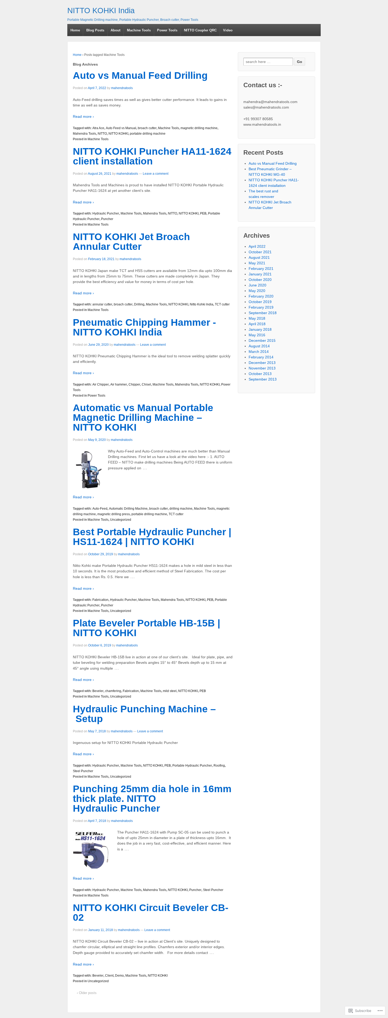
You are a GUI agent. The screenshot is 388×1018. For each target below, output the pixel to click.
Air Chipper (100, 384)
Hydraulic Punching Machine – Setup (144, 714)
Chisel (146, 384)
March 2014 (259, 351)
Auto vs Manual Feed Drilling (140, 75)
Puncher (107, 219)
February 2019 (261, 307)
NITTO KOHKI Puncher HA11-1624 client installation (152, 156)
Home (75, 30)
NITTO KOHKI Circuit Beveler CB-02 (150, 912)
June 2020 (257, 285)
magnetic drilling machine (199, 128)
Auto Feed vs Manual (121, 128)
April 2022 (257, 246)
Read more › (83, 116)
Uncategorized (120, 520)
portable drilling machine (147, 133)
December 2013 (262, 363)
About (115, 30)
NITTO (102, 133)
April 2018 (257, 324)
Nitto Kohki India (201, 304)
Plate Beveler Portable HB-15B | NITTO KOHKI (146, 628)
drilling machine (180, 508)
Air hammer (118, 384)
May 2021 (257, 263)
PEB (203, 213)
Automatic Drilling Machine (128, 508)
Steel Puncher (83, 771)
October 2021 (260, 252)
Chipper (134, 384)
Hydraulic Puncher (105, 213)
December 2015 (262, 340)
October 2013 (260, 374)
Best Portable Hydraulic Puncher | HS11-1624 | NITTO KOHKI (152, 537)
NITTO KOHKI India (101, 10)
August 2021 (259, 257)
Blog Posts (95, 30)
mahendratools (122, 88)
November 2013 (262, 368)
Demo (119, 975)
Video (228, 30)
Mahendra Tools (84, 133)
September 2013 (263, 379)
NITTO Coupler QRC (200, 30)
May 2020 (257, 291)
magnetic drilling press (113, 514)
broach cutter (147, 128)
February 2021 (261, 268)
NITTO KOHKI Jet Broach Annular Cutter (131, 241)
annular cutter (102, 304)
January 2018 (260, 329)
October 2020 (260, 279)
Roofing (219, 765)
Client (109, 975)
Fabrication (100, 600)
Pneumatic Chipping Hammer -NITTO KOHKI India (144, 327)
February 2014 (261, 357)
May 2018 (257, 318)
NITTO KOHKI (118, 133)
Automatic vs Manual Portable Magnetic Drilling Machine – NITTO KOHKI (143, 417)
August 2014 (259, 346)
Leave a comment (155, 174)
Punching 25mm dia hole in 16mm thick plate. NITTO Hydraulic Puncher (152, 798)
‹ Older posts (87, 993)
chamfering (113, 691)
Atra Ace (98, 128)
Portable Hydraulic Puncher (192, 765)
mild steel (170, 691)
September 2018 (263, 313)
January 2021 (260, 274)
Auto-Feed (99, 508)
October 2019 (260, 302)
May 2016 (257, 335)
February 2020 (261, 296)
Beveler (97, 691)
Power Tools (167, 30)
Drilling (139, 304)
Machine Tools (139, 30)
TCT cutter (222, 304)
